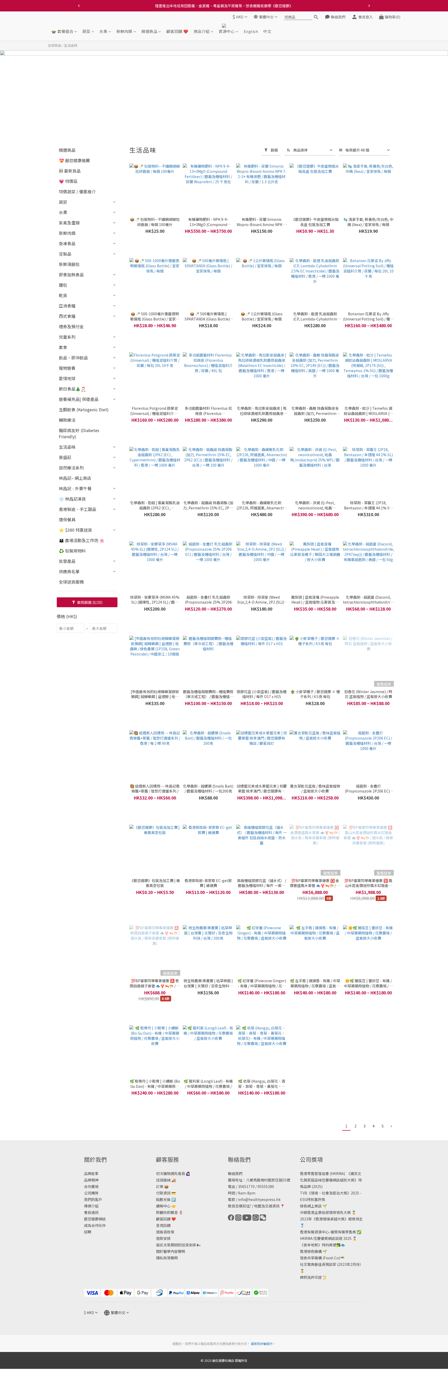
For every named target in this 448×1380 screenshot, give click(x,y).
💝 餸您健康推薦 (74, 160)
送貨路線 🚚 (166, 1180)
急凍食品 (67, 243)
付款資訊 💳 (166, 1192)
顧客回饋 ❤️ (177, 31)
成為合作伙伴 (95, 1225)
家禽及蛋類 (69, 223)
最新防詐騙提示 (262, 1343)
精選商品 (149, 31)
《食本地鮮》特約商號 (318, 1244)
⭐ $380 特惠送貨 (75, 530)
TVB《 (305, 1192)
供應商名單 (69, 571)
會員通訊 (91, 1212)
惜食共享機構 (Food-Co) (320, 1257)
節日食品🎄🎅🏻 (72, 389)
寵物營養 (67, 368)
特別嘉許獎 (316, 1199)
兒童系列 (67, 337)
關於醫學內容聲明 (170, 1251)
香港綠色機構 (311, 1251)
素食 (63, 347)
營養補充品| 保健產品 (79, 399)
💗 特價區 (68, 181)
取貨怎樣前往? (239, 1205)
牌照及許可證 (311, 1277)
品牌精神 (91, 1180)
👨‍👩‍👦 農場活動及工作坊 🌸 (81, 540)
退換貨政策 (165, 1231)
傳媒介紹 (91, 1205)
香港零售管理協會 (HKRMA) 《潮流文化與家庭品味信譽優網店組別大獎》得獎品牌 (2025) (331, 1180)
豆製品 (65, 254)
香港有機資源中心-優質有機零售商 (328, 1231)
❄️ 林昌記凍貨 (72, 499)
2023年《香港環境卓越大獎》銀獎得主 (331, 1218)
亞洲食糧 (67, 306)
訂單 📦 (162, 1186)
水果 (103, 31)
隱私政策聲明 (167, 1257)
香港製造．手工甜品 (77, 509)
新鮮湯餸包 (69, 264)
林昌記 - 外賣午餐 (75, 488)
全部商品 (54, 45)
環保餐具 (67, 519)
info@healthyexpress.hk (259, 1199)
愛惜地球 (67, 378)
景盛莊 (65, 457)
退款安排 (163, 1238)
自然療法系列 (71, 467)
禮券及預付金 (71, 326)
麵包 (63, 285)
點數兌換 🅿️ (166, 1199)
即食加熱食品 (71, 274)
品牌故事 (91, 1173)
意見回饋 (163, 1225)
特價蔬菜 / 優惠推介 (77, 191)
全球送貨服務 (71, 582)
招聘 (87, 1231)
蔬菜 (86, 31)
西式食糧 (67, 316)
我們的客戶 (93, 1199)
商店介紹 (202, 31)
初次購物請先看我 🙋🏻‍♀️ (173, 1173)
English (251, 31)
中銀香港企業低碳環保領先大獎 (325, 1212)
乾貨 (63, 295)
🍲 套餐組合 (62, 31)
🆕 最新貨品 (70, 171)
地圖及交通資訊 (266, 1205)
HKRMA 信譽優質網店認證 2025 (326, 1238)
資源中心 (227, 31)
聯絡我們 (235, 1173)
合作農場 (91, 1186)
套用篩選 (89, 602)
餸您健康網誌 (95, 1218)
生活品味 (71, 45)
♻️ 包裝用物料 (72, 551)
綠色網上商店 (311, 1205)
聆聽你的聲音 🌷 (169, 1212)
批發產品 (67, 561)
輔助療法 (67, 420)
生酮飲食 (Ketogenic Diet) (84, 409)
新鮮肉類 (124, 31)
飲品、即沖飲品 (73, 357)
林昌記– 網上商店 (75, 478)
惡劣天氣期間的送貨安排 (176, 1244)
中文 (267, 31)
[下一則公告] (369, 5)
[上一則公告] (78, 5)
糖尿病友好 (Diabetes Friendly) (79, 433)
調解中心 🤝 (166, 1205)
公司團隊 (91, 1192)
